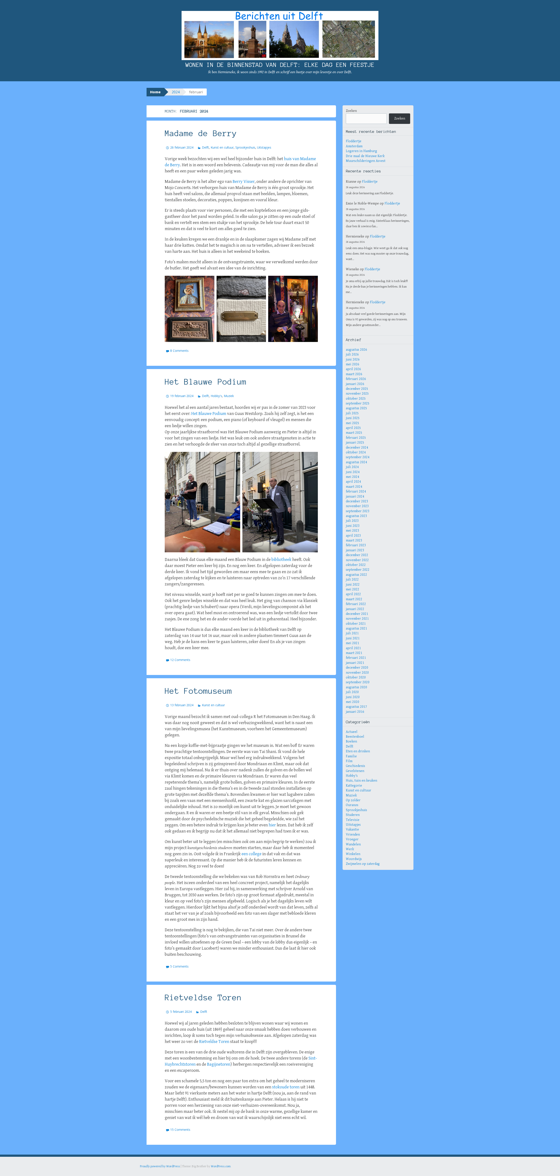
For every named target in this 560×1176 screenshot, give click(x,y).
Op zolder (353, 800)
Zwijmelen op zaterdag (363, 864)
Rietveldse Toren (203, 997)
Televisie (352, 820)
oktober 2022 (356, 565)
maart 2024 (354, 487)
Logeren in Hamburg (361, 151)
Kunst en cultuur (222, 147)
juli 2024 (352, 467)
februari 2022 (356, 604)
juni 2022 (353, 585)
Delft (205, 147)
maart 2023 (354, 540)
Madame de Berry (201, 133)
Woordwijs (354, 859)
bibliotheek (281, 559)
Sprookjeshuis (245, 147)
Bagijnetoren (218, 1064)
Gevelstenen (355, 771)
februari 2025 (356, 438)
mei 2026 (352, 364)
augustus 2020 (356, 687)
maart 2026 (354, 374)
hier (272, 825)
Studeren (353, 815)
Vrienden (353, 835)
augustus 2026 (356, 350)
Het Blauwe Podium (206, 381)
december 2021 (357, 614)
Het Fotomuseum (198, 691)
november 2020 (357, 673)
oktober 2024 (356, 452)
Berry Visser (244, 181)
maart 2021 (354, 653)
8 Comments (179, 351)
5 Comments (179, 966)
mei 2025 (352, 423)
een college (251, 854)
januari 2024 (355, 496)
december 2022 (357, 555)
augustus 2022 (356, 575)
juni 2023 (353, 526)
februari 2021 (356, 658)
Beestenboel (355, 737)
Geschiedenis (355, 766)
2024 (176, 92)
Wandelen (353, 844)
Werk (350, 849)
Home (155, 92)
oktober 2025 (356, 399)
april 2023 (353, 536)
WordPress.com (221, 1166)
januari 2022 (355, 609)
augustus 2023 (356, 516)
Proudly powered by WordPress (160, 1166)
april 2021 (353, 648)
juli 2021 (352, 633)
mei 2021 (352, 643)
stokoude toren (285, 1087)
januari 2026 (355, 384)
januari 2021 (355, 663)
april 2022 (353, 594)
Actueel (351, 732)
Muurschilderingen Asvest (365, 161)
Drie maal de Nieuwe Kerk (365, 156)
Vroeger (352, 839)
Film (349, 761)
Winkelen (353, 854)
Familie (351, 756)
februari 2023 (356, 545)
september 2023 (357, 511)
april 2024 (353, 482)
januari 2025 (355, 443)
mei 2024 (352, 477)
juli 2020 (352, 692)
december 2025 (357, 389)
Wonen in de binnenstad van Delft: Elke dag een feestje (280, 64)
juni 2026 (353, 359)
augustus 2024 (356, 462)
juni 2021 (353, 638)
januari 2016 (355, 712)
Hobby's (216, 396)
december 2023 (357, 501)
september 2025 (357, 403)
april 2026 (353, 369)
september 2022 (357, 570)
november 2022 (357, 560)
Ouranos (352, 805)
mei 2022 (352, 589)
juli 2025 (352, 413)
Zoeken (351, 111)
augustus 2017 (356, 707)
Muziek (229, 396)
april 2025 (353, 428)
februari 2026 (356, 379)
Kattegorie (354, 786)
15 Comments (180, 1129)
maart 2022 (354, 599)
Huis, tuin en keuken (361, 781)
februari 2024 (356, 491)
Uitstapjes (264, 147)
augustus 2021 (356, 628)
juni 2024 (353, 472)
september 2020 (357, 682)
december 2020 (357, 668)
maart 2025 (354, 433)
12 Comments (180, 660)
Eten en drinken (358, 751)
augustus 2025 (356, 408)
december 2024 (357, 448)
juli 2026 (352, 354)
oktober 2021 (356, 624)
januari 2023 (355, 550)
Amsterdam (354, 146)
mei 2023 (352, 531)
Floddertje (353, 141)
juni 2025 (353, 418)
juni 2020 (353, 697)
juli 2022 (352, 580)
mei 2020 (352, 702)
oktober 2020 (356, 677)
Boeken (351, 741)
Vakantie (352, 829)
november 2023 (357, 506)
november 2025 (357, 394)
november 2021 (357, 619)
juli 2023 (352, 521)
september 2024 (357, 457)
